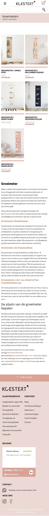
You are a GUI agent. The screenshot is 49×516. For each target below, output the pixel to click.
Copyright (6, 434)
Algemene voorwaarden (12, 430)
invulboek (28, 361)
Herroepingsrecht (9, 426)
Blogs (26, 402)
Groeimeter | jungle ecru (11, 71)
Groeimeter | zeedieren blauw (33, 118)
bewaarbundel (9, 214)
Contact (27, 422)
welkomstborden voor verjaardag (28, 356)
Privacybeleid (7, 410)
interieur (5, 19)
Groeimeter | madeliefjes (7, 165)
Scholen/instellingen (32, 406)
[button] (5, 4)
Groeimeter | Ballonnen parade (34, 71)
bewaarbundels (13, 353)
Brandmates (30, 512)
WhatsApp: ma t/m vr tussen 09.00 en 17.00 (22, 490)
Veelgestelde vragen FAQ (12, 402)
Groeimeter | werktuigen (7, 118)
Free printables (30, 418)
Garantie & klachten (10, 414)
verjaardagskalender (12, 361)
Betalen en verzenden (11, 406)
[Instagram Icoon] (4, 501)
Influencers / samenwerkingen (31, 412)
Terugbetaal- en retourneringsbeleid (10, 420)
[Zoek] (45, 9)
